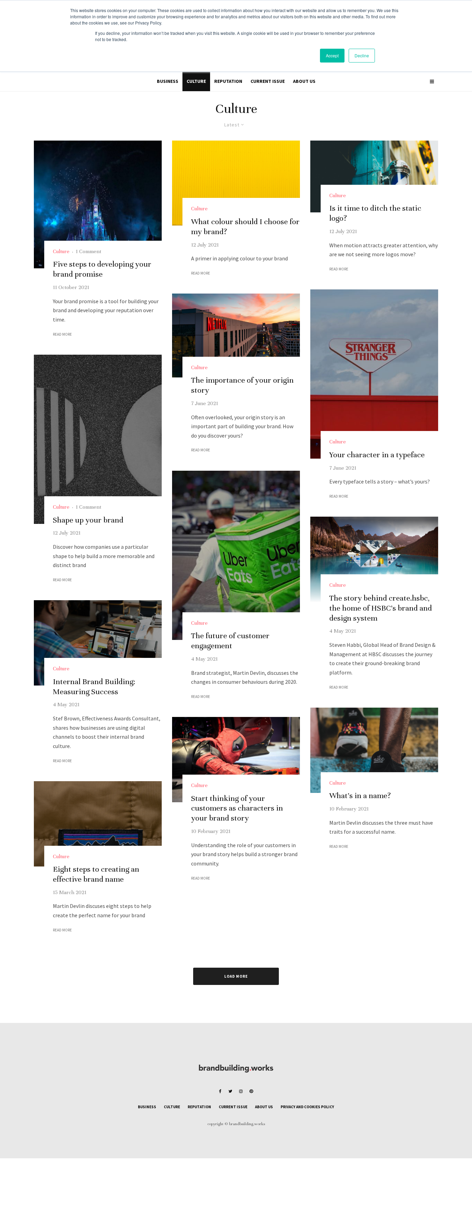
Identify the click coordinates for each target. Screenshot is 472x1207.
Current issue (268, 81)
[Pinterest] (251, 1091)
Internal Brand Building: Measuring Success (94, 686)
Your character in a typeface (377, 454)
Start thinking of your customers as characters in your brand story (237, 808)
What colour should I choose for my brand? (245, 226)
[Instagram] (241, 1091)
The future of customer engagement (230, 640)
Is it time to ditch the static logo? (375, 213)
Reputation (228, 81)
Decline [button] (362, 55)
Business (167, 81)
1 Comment (88, 251)
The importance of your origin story (242, 385)
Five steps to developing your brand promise (102, 269)
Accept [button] (332, 55)
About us (304, 81)
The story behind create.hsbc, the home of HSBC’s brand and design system (380, 608)
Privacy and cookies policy (307, 1106)
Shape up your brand (88, 520)
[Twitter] (230, 1091)
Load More (236, 976)
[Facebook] (220, 1091)
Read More (62, 334)
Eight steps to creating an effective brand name (96, 874)
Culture (196, 81)
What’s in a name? (360, 795)
